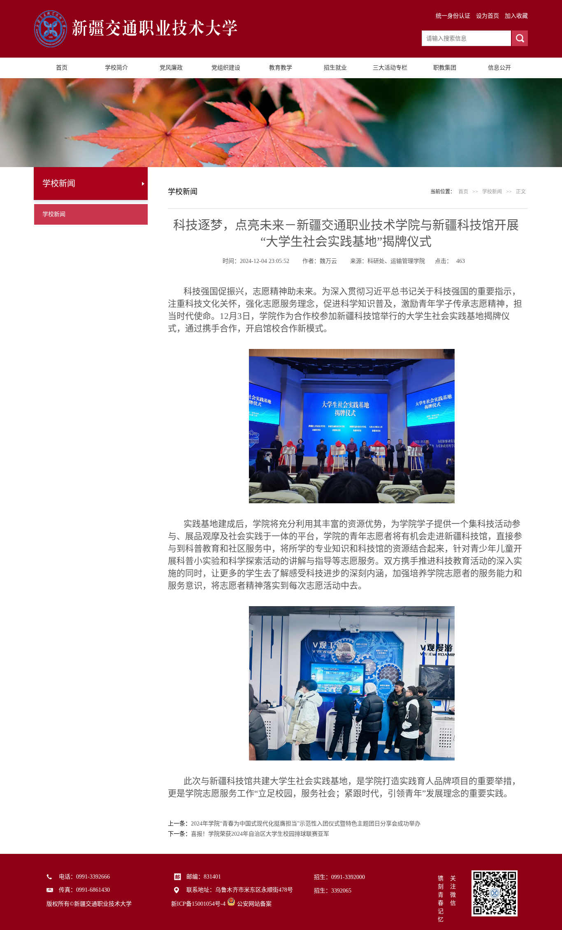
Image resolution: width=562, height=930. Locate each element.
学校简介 (116, 68)
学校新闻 (53, 214)
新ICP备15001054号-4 (198, 904)
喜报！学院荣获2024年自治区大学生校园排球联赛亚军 (260, 834)
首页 (61, 68)
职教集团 (444, 68)
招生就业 (335, 68)
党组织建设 (225, 68)
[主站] (141, 45)
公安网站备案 (254, 904)
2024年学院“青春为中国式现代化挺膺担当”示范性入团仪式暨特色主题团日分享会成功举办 (305, 824)
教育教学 (280, 68)
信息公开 (499, 68)
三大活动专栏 (390, 68)
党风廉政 (171, 68)
